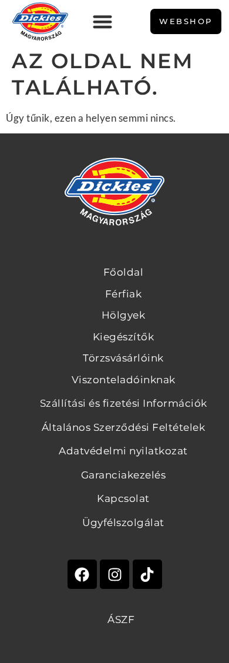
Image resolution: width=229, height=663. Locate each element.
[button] (102, 21)
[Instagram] (114, 574)
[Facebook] (82, 574)
